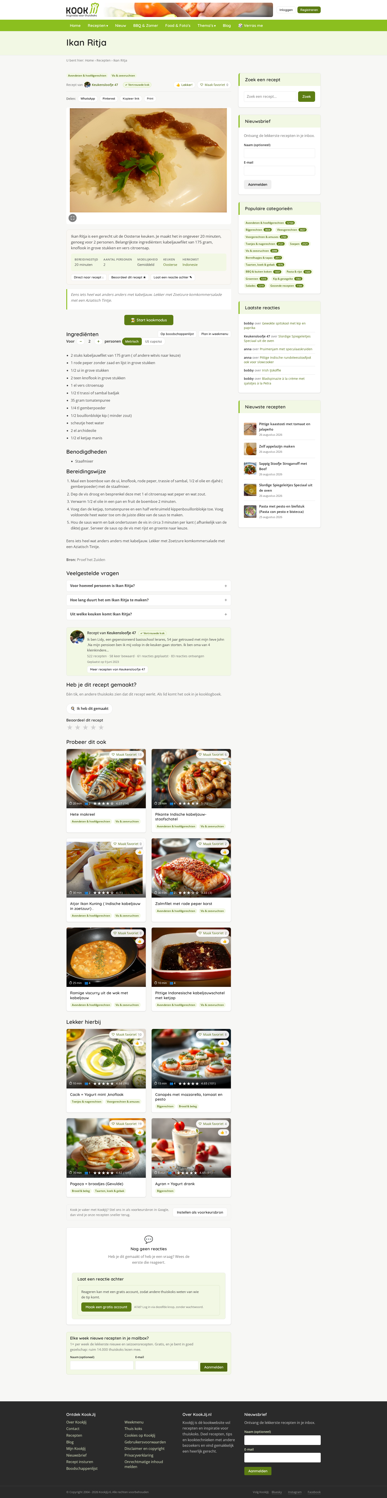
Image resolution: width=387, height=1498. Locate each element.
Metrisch (132, 341)
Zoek (306, 96)
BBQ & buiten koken (263, 271)
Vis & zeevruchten (123, 75)
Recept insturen (79, 1462)
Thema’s (205, 25)
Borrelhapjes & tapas (263, 258)
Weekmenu (134, 1422)
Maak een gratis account (106, 1307)
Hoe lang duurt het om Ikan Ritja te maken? (109, 599)
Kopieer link (131, 98)
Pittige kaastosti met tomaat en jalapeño (284, 426)
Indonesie (190, 264)
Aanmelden (213, 1367)
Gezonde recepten (286, 286)
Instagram (295, 1492)
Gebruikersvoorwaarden (145, 1442)
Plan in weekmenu (214, 334)
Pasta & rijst (298, 271)
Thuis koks (133, 1428)
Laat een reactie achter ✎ (173, 277)
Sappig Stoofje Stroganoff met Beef (283, 466)
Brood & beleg (188, 1106)
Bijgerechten (165, 1106)
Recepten (96, 25)
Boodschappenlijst (82, 1468)
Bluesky (277, 1492)
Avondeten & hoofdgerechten (87, 75)
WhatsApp (88, 98)
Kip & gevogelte (287, 279)
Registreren (309, 10)
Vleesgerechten (291, 230)
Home (75, 25)
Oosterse (170, 264)
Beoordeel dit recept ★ (128, 277)
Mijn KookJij (76, 1448)
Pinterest (109, 98)
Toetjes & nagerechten (86, 1101)
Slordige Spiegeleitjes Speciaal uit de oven (285, 488)
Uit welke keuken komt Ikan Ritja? (101, 614)
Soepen (299, 244)
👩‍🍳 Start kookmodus (149, 320)
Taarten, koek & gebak (109, 1191)
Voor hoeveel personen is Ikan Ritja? (102, 585)
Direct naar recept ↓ (89, 277)
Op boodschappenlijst (177, 334)
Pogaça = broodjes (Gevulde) (96, 1183)
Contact (73, 1428)
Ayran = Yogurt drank (175, 1183)
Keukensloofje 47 (121, 632)
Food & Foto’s (177, 25)
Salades (255, 286)
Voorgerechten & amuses (123, 1101)
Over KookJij (76, 1422)
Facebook (314, 1492)
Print (150, 98)
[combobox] (270, 96)
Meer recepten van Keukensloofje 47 (117, 669)
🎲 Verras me (250, 25)
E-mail (139, 1357)
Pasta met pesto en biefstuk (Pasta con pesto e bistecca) (282, 509)
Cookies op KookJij (140, 1435)
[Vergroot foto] (73, 218)
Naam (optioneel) (82, 1357)
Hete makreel (82, 814)
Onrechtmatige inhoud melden (144, 1464)
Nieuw (120, 25)
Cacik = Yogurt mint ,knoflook (96, 1094)
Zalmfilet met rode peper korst (183, 903)
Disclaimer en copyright (145, 1448)
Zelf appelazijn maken (277, 446)
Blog (227, 25)
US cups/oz (153, 341)
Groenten (256, 279)
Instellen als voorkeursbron (200, 1212)
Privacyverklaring (139, 1455)
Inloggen (286, 10)
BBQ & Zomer (145, 25)
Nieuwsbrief (76, 1455)
